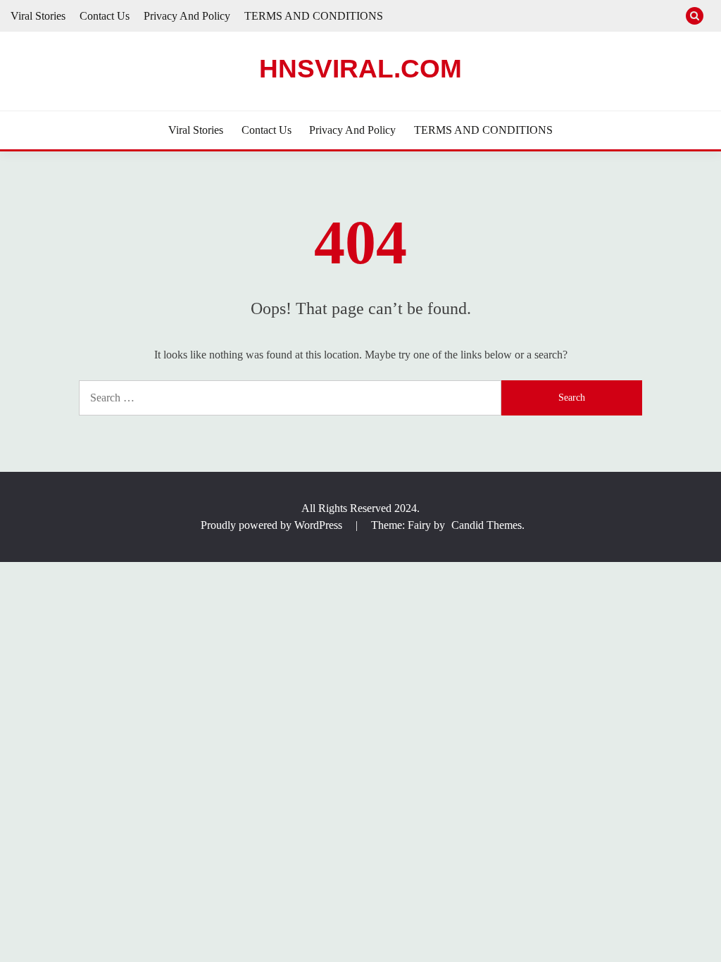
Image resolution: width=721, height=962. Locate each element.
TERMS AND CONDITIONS (313, 16)
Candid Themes (486, 525)
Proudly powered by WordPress (273, 525)
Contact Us (105, 16)
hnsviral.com (360, 68)
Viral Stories (38, 16)
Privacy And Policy (187, 16)
